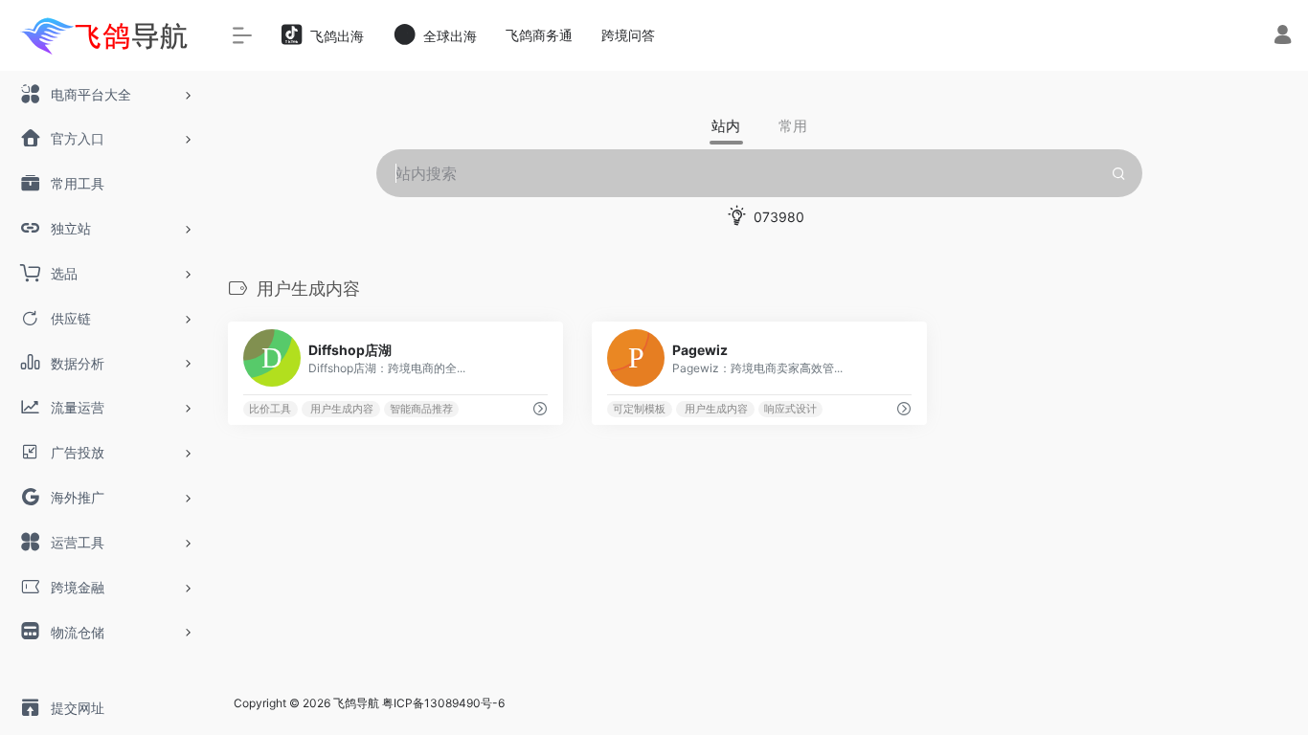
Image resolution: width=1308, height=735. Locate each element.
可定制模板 (639, 409)
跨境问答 (628, 35)
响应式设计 (790, 409)
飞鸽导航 (356, 703)
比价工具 (270, 409)
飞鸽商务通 (539, 35)
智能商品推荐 (421, 409)
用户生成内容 (340, 409)
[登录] (1283, 37)
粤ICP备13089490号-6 (443, 703)
